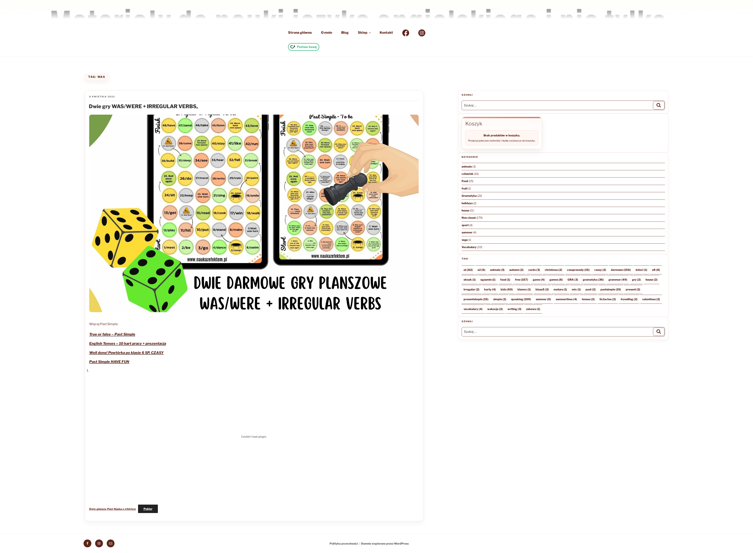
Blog (345, 32)
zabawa (533, 309)
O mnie (326, 32)
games (556, 279)
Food (465, 181)
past (591, 289)
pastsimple (610, 289)
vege (465, 239)
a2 (481, 269)
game (539, 279)
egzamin (488, 279)
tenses (588, 299)
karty (490, 289)
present (633, 289)
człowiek (467, 173)
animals (467, 166)
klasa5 (542, 289)
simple (499, 299)
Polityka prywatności (344, 543)
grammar (617, 279)
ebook (470, 279)
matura (560, 289)
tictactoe (607, 299)
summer (467, 232)
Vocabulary (469, 247)
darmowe (621, 269)
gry (636, 279)
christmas (553, 269)
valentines (651, 299)
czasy (600, 269)
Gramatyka (469, 195)
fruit (464, 188)
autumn (516, 269)
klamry (524, 289)
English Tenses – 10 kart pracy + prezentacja (127, 343)
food (505, 279)
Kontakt (386, 32)
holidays (467, 203)
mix (576, 289)
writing (514, 309)
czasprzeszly (578, 269)
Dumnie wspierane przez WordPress (385, 543)
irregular (471, 289)
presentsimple (476, 299)
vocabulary (473, 309)
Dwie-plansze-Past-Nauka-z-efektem (112, 509)
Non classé (469, 217)
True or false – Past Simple (112, 334)
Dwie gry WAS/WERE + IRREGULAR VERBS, (143, 106)
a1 (468, 269)
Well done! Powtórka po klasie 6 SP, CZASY (126, 353)
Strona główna (300, 32)
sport (465, 225)
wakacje (495, 309)
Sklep (362, 32)
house (465, 210)
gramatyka (593, 279)
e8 (656, 269)
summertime (566, 299)
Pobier (148, 508)
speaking (521, 299)
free (521, 279)
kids (507, 289)
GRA (572, 279)
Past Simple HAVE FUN (109, 362)
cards (534, 269)
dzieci (641, 269)
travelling (629, 299)
